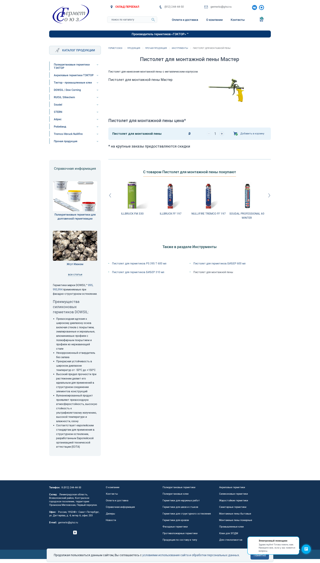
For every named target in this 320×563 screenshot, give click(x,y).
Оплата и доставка (117, 500)
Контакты (112, 493)
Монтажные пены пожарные (235, 520)
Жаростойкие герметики (233, 500)
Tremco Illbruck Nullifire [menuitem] (68, 134)
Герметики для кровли (175, 520)
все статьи (75, 274)
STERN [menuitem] (58, 112)
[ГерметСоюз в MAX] (261, 7)
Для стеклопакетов (230, 539)
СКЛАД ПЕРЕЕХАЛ (127, 6)
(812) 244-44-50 (174, 6)
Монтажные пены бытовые (235, 513)
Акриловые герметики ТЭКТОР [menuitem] (74, 75)
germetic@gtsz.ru (221, 6)
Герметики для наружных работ (181, 500)
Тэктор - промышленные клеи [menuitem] (73, 82)
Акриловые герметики (232, 487)
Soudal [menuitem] (58, 104)
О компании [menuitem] (214, 20)
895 (90, 285)
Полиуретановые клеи (175, 493)
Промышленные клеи (231, 526)
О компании (112, 487)
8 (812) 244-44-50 (71, 487)
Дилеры (110, 513)
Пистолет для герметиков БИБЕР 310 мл (138, 272)
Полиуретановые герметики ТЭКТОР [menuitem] (72, 66)
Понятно (260, 555)
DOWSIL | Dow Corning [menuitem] (67, 90)
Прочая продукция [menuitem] (65, 141)
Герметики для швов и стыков (180, 506)
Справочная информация (120, 506)
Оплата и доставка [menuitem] (185, 20)
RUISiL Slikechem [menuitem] (64, 97)
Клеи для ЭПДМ (228, 533)
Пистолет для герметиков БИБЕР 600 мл (219, 263)
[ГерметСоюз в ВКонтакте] (254, 7)
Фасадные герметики (175, 526)
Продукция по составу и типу (179, 539)
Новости (111, 520)
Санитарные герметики (232, 506)
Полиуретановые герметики (178, 487)
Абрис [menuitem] (58, 119)
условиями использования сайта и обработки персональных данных (190, 555)
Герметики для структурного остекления (186, 513)
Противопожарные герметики (180, 533)
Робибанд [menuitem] (60, 126)
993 (55, 289)
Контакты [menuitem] (238, 20)
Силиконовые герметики (233, 493)
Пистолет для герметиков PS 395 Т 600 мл (139, 263)
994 (60, 289)
